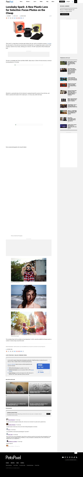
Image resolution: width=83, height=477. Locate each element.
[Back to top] (75, 452)
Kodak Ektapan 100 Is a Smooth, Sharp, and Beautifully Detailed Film (72, 105)
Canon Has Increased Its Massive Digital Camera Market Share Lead (72, 85)
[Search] (75, 1)
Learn (35, 1)
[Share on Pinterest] (19, 18)
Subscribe (62, 1)
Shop (47, 1)
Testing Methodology (30, 465)
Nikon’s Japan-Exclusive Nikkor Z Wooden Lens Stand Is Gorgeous (72, 99)
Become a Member (11, 364)
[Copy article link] (23, 18)
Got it (48, 413)
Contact (7, 462)
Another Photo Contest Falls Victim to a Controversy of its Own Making (72, 126)
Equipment (8, 349)
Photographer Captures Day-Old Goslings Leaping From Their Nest (72, 63)
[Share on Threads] (13, 18)
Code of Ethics (15, 465)
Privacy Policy (37, 465)
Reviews (27, 1)
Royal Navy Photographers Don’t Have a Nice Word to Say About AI (72, 119)
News (21, 1)
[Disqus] (29, 432)
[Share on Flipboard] (17, 18)
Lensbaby (49, 43)
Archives (22, 462)
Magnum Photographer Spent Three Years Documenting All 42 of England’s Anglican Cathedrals (72, 92)
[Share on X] (11, 18)
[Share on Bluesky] (15, 18)
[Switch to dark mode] (72, 1)
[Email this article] (21, 18)
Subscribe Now (64, 14)
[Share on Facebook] (9, 18)
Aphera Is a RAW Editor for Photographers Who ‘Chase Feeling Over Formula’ (72, 112)
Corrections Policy (22, 465)
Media (41, 1)
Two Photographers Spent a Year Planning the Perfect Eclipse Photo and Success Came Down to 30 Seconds (72, 71)
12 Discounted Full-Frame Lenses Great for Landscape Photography (72, 78)
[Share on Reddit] (6, 18)
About (53, 1)
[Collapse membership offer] (50, 360)
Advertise (12, 462)
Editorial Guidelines (9, 465)
